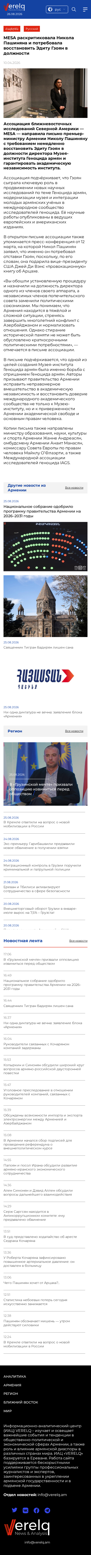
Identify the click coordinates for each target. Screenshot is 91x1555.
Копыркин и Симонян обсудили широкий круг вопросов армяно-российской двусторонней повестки (44, 1069)
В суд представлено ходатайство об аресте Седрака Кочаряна (40, 1239)
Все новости (78, 940)
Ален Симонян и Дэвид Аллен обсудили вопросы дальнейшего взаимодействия (38, 1193)
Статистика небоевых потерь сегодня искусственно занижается (35, 1302)
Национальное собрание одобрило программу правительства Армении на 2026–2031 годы (42, 985)
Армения (12, 1385)
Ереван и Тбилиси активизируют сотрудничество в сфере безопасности (37, 889)
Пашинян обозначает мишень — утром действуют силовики (37, 1323)
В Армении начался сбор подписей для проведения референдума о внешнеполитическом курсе (38, 1145)
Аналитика (15, 1376)
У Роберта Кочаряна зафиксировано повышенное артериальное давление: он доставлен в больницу (39, 1262)
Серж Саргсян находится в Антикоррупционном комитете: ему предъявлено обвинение (34, 1216)
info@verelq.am (37, 1542)
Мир (8, 1411)
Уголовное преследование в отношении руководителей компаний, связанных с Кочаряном (38, 1094)
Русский (32, 29)
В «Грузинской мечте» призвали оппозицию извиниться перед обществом (41, 962)
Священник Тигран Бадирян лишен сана (38, 1006)
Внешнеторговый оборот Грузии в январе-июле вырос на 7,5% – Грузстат (40, 911)
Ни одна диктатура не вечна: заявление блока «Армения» (43, 1025)
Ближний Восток (21, 1402)
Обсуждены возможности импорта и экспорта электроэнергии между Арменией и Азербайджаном (43, 1119)
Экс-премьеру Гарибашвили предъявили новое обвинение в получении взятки (39, 846)
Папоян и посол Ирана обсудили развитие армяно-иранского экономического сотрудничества (40, 1169)
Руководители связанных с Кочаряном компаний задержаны (36, 1046)
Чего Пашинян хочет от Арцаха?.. (32, 1283)
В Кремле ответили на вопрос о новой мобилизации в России (37, 1344)
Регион (11, 1394)
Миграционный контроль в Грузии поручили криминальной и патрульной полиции (42, 867)
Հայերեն (11, 29)
